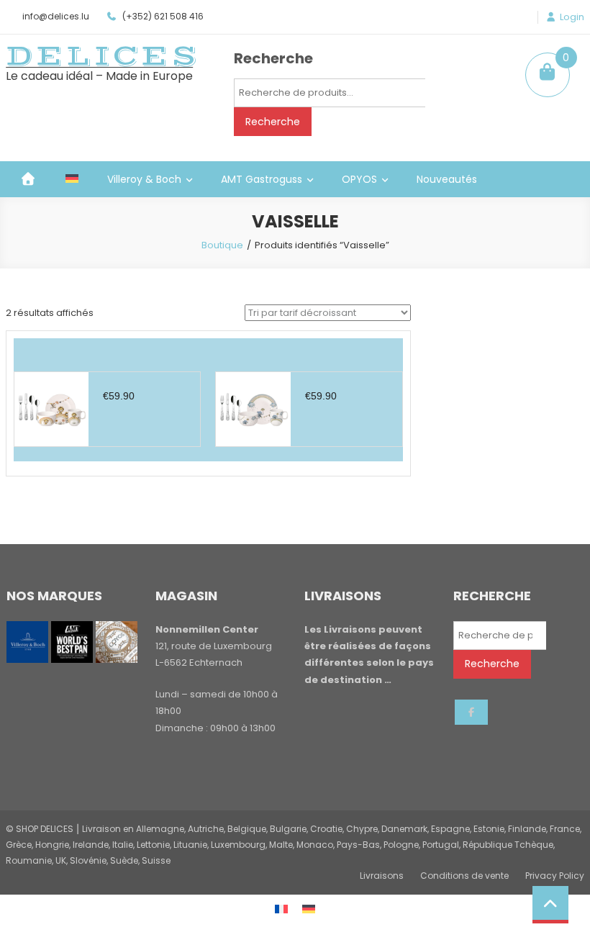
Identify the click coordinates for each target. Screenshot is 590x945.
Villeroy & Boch (144, 179)
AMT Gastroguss (261, 179)
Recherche (272, 121)
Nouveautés (447, 179)
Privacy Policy (554, 875)
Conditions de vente (464, 875)
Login (572, 17)
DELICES (103, 56)
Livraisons (382, 875)
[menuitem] (72, 179)
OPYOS (359, 179)
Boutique (222, 245)
